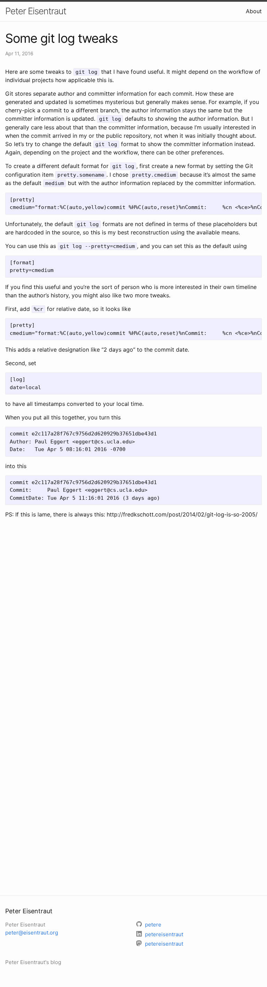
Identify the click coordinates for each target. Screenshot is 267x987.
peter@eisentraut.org (31, 932)
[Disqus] (133, 616)
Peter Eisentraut (35, 11)
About (254, 11)
